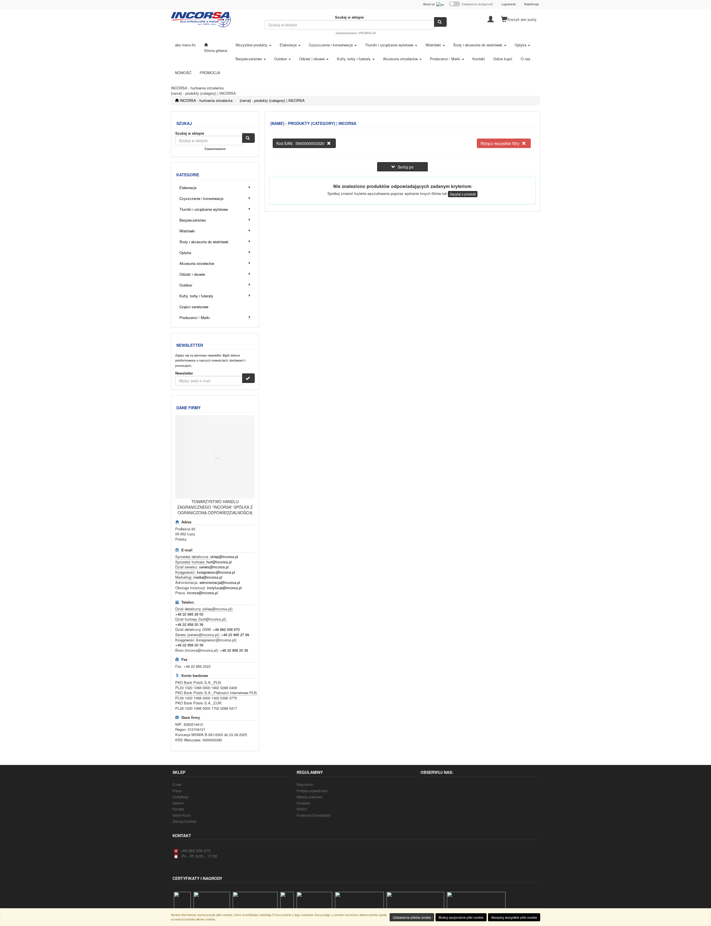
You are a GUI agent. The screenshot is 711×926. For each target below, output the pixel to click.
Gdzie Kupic (181, 815)
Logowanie (508, 4)
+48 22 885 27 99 (235, 634)
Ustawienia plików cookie (412, 917)
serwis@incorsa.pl (214, 566)
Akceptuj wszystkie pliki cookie (514, 917)
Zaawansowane (346, 33)
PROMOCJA (367, 33)
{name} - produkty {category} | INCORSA (272, 100)
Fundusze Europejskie (314, 815)
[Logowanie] (490, 18)
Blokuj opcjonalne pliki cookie (461, 917)
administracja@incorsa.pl (219, 582)
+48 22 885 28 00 (189, 614)
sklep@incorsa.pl (224, 556)
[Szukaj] (440, 22)
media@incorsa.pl (207, 577)
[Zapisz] (248, 378)
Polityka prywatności (312, 790)
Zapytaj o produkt (463, 194)
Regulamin (305, 784)
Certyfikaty (180, 796)
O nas (176, 784)
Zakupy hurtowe (184, 821)
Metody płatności (309, 796)
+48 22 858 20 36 (189, 624)
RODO (302, 809)
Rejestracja (531, 4)
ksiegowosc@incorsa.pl (216, 572)
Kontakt (178, 809)
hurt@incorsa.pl (219, 561)
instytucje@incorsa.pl (224, 587)
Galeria (178, 802)
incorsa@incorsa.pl (202, 592)
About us (429, 4)
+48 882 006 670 (226, 629)
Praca (176, 790)
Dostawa (303, 802)
